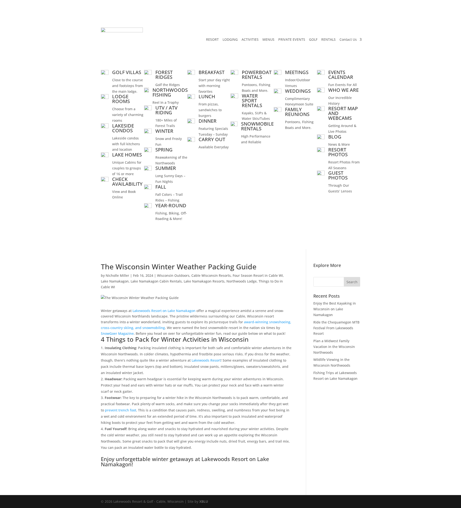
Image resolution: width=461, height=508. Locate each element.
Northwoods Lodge (241, 281)
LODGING (230, 39)
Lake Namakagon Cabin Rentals (156, 281)
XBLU (203, 501)
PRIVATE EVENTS (291, 39)
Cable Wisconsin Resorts (211, 275)
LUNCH (207, 96)
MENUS (268, 39)
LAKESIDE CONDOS (123, 128)
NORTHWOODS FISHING (170, 92)
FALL (160, 187)
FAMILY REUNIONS (297, 111)
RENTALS (328, 39)
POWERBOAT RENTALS (257, 74)
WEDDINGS (298, 91)
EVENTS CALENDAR (340, 74)
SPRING (164, 149)
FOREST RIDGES (164, 74)
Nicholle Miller (117, 275)
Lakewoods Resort (206, 360)
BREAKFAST (211, 72)
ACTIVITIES (250, 39)
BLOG (334, 136)
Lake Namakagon (115, 281)
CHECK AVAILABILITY (127, 181)
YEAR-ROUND (170, 205)
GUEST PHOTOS (338, 175)
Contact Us (348, 39)
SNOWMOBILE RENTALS (257, 126)
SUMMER (165, 168)
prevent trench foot (120, 410)
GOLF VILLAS (126, 72)
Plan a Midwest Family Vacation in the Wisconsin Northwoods (334, 347)
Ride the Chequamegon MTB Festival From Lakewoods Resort (336, 328)
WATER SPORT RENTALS (252, 100)
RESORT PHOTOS (338, 152)
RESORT (212, 39)
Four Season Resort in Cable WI (258, 275)
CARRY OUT (212, 139)
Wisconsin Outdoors (173, 275)
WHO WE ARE (343, 90)
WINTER (164, 131)
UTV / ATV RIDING (166, 110)
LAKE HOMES (127, 154)
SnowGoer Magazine (117, 333)
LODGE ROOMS (121, 98)
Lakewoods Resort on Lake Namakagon (164, 310)
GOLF (313, 39)
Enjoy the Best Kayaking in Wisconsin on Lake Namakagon (334, 309)
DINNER (208, 121)
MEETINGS (297, 72)
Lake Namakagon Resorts (204, 281)
